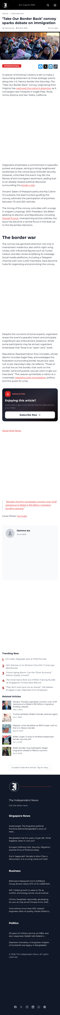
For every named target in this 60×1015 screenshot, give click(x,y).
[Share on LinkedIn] (50, 66)
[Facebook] (15, 1007)
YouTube (22, 516)
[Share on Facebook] (40, 66)
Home (5, 13)
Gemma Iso (9, 28)
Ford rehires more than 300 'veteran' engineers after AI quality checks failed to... (29, 910)
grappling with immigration (30, 377)
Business (15, 871)
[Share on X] (45, 66)
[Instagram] (27, 1007)
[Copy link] (55, 66)
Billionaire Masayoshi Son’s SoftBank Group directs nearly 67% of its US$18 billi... (30, 882)
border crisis (28, 185)
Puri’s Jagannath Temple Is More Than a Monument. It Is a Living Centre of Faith (28, 857)
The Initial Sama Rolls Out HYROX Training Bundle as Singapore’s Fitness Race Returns (30, 681)
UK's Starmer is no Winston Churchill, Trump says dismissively (30, 666)
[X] (21, 1007)
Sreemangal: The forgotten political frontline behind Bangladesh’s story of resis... (27, 829)
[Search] (48, 5)
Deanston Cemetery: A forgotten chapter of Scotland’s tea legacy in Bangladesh (29, 944)
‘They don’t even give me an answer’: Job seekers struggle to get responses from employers (29, 688)
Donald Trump (10, 218)
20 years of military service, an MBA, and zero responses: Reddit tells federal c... (28, 934)
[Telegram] (44, 1007)
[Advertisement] (30, 130)
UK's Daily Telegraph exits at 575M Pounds (25, 659)
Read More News (11, 430)
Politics (14, 923)
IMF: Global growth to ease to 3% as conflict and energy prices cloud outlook (28, 891)
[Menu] (55, 5)
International (17, 13)
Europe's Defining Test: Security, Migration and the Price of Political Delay (29, 848)
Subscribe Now (28, 415)
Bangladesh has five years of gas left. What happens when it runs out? (30, 839)
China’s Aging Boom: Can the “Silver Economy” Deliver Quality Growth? (29, 674)
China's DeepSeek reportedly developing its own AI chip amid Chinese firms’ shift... (29, 901)
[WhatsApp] (39, 1007)
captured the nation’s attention (33, 88)
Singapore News (19, 816)
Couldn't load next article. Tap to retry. (30, 767)
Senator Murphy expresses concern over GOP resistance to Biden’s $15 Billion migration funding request (31, 505)
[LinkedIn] (33, 1007)
